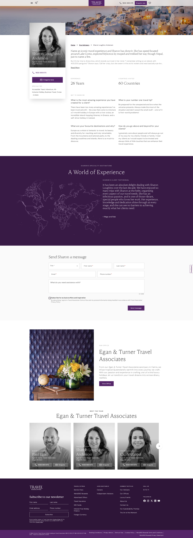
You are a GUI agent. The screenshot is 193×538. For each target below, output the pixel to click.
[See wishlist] (150, 3)
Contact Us (124, 505)
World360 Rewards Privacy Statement (152, 535)
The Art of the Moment (128, 513)
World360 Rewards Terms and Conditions (149, 533)
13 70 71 (146, 490)
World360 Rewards (81, 494)
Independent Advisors (105, 494)
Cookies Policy (129, 533)
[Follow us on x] (151, 501)
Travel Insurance (80, 501)
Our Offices (124, 494)
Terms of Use (56, 519)
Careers (100, 490)
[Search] (36, 3)
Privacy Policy (39, 522)
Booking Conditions (95, 533)
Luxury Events (125, 497)
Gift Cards (78, 505)
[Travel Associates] (96, 3)
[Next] (159, 446)
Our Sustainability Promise (129, 509)
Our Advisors (125, 490)
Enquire (140, 3)
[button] (136, 308)
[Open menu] (31, 3)
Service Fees (78, 490)
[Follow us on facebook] (144, 501)
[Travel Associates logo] (36, 490)
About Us (123, 501)
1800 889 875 (128, 3)
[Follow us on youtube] (158, 501)
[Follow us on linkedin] (155, 501)
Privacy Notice (108, 533)
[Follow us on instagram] (148, 501)
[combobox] (64, 266)
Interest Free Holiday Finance (81, 510)
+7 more (35, 95)
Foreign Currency (80, 515)
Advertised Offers (80, 497)
